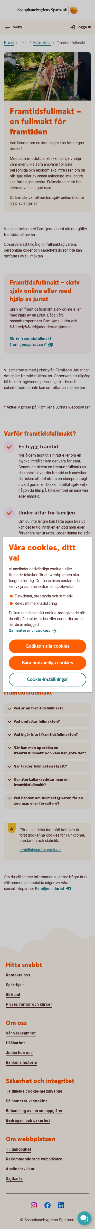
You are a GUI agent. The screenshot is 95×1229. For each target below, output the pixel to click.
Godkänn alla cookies (47, 646)
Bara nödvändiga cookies (47, 663)
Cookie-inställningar (47, 679)
